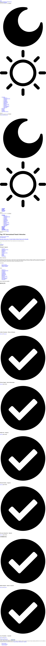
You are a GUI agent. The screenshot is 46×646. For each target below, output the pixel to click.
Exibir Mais (5, 2)
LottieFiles (25, 641)
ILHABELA (3, 251)
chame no (5, 333)
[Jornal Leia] (6, 1)
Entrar (8, 231)
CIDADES (3, 248)
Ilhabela (3, 254)
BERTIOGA (3, 250)
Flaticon (17, 641)
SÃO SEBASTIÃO (3, 237)
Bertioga (3, 255)
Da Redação (2, 244)
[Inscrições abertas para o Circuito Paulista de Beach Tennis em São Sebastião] (4, 236)
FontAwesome (21, 641)
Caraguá (3, 253)
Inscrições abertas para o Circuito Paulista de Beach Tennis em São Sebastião (14, 239)
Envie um (1, 333)
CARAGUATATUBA (5, 249)
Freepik (15, 641)
